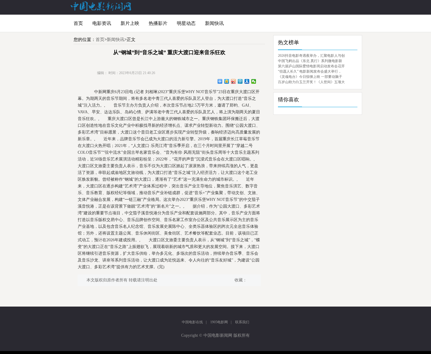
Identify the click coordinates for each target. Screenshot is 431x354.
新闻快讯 (214, 23)
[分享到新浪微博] (233, 81)
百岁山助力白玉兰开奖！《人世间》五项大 (311, 82)
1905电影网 (219, 322)
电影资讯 (101, 23)
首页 (78, 23)
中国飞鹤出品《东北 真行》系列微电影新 (310, 61)
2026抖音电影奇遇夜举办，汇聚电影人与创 (311, 56)
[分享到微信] (253, 81)
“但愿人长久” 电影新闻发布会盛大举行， (310, 71)
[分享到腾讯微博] (240, 81)
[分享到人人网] (247, 81)
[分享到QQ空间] (226, 81)
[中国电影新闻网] (101, 10)
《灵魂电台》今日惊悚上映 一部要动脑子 (310, 77)
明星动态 (186, 23)
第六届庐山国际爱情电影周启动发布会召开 (311, 66)
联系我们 (242, 322)
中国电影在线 (192, 322)
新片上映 (130, 23)
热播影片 (158, 23)
